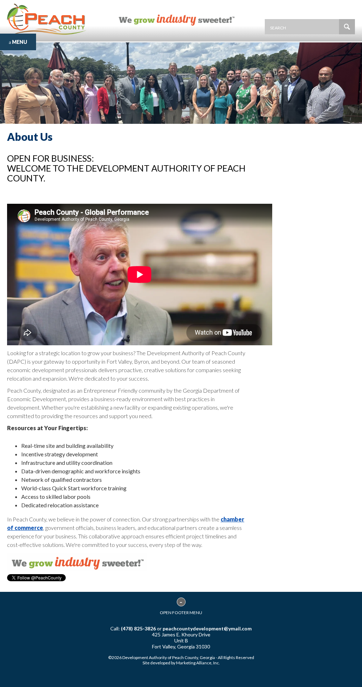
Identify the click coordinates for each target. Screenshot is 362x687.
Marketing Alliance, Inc (197, 662)
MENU (19, 42)
